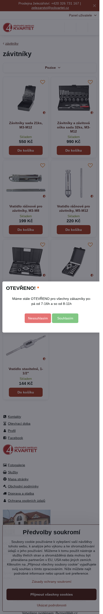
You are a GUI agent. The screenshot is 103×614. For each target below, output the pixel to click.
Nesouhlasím (38, 318)
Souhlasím (65, 318)
